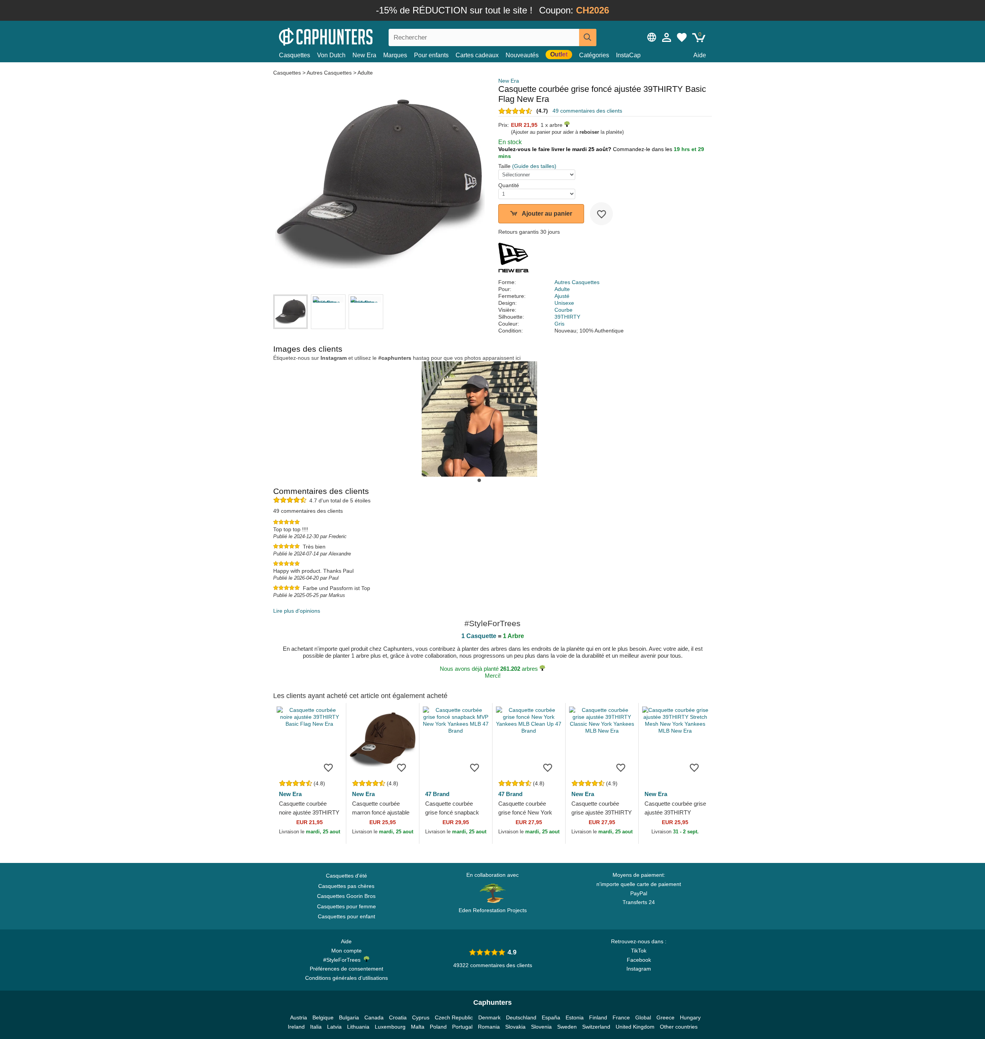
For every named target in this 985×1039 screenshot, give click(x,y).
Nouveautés (522, 55)
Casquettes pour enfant (346, 916)
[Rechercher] (587, 37)
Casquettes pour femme (346, 906)
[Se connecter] (667, 37)
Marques (395, 55)
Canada (374, 1017)
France (621, 1017)
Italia (316, 1027)
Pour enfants (431, 55)
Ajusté (561, 296)
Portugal (462, 1027)
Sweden (567, 1027)
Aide (699, 55)
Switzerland (596, 1027)
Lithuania (358, 1027)
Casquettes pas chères (346, 886)
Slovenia (541, 1027)
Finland (598, 1017)
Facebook (639, 960)
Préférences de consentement (346, 969)
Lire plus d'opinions (296, 611)
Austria (298, 1017)
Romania (489, 1027)
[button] (479, 480)
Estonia (575, 1017)
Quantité (508, 185)
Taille (504, 166)
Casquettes (294, 55)
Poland (438, 1027)
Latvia (334, 1027)
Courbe (563, 310)
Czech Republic (454, 1017)
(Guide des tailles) (534, 166)
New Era (364, 55)
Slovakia (515, 1027)
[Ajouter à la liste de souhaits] (601, 213)
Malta (417, 1027)
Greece (665, 1017)
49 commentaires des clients (587, 111)
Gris (559, 324)
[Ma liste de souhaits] (682, 37)
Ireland (296, 1027)
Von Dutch (331, 55)
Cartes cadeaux (477, 55)
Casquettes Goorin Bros (346, 896)
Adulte (365, 73)
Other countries (679, 1027)
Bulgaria (349, 1017)
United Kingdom (635, 1027)
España (551, 1017)
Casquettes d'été (346, 876)
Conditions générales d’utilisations (346, 978)
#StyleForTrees (343, 960)
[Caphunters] (346, 36)
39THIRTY (567, 317)
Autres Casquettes (329, 73)
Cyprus (420, 1017)
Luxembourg (390, 1027)
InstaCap (628, 55)
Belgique (323, 1017)
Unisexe (564, 303)
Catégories (594, 55)
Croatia (398, 1017)
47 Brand (437, 794)
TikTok (638, 951)
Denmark (489, 1017)
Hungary (690, 1017)
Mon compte (346, 951)
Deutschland (521, 1017)
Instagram (638, 969)
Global (643, 1017)
